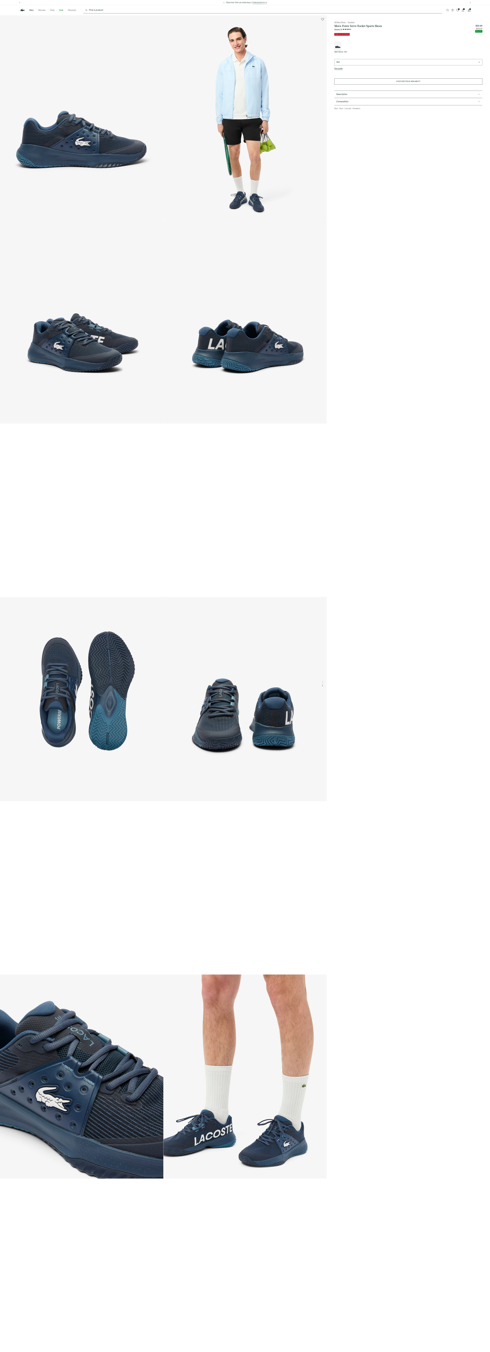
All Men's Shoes (340, 22)
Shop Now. (259, 3)
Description (341, 94)
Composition (342, 102)
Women (42, 10)
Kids (52, 10)
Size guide (338, 68)
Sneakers (351, 22)
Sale (61, 10)
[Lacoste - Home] (23, 10)
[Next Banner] (470, 2)
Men (31, 10)
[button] (447, 10)
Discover (72, 10)
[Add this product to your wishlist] (322, 19)
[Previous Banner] (19, 2)
